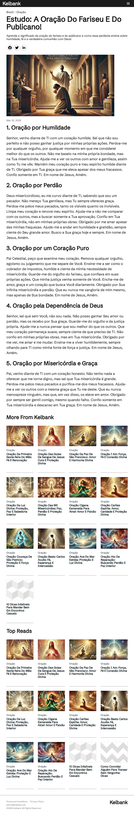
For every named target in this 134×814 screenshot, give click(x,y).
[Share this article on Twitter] (17, 48)
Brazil (10, 12)
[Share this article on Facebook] (10, 48)
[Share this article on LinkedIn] (24, 48)
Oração (21, 12)
